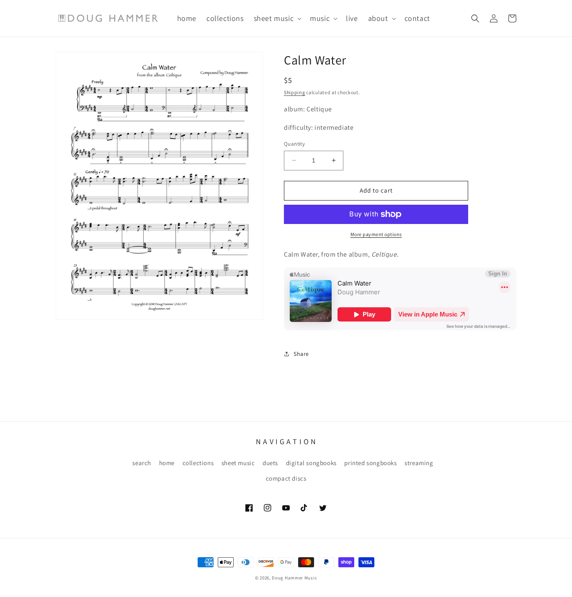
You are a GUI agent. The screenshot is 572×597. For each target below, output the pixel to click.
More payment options (376, 234)
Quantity (294, 143)
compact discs (286, 478)
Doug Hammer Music (294, 578)
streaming (419, 463)
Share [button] (301, 354)
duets (270, 463)
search (141, 463)
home (167, 463)
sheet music (238, 463)
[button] (277, 18)
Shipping (294, 92)
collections (198, 463)
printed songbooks (370, 463)
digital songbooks (311, 463)
